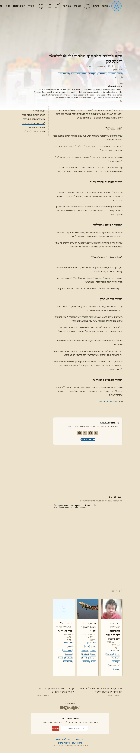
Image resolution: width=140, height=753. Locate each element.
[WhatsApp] (19, 6)
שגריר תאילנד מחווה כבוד (33, 114)
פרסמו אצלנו (76, 743)
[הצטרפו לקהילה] (14, 6)
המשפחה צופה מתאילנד (34, 119)
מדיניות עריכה (78, 739)
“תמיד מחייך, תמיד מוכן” (33, 123)
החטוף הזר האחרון (36, 127)
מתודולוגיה (66, 739)
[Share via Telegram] (79, 433)
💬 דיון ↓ (118, 77)
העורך (58, 739)
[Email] (121, 101)
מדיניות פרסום (64, 743)
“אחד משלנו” (39, 110)
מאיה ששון (117, 69)
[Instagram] (24, 6)
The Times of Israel (107, 401)
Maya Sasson (115, 86)
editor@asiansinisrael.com (110, 97)
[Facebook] (21, 6)
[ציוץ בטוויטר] (96, 433)
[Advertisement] (87, 467)
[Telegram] (16, 6)
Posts (120, 52)
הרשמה (55, 728)
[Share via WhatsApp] (85, 433)
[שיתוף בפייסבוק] (90, 433)
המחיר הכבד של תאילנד (34, 131)
